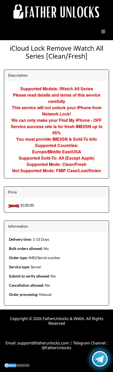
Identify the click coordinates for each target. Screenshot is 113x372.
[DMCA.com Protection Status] (17, 365)
